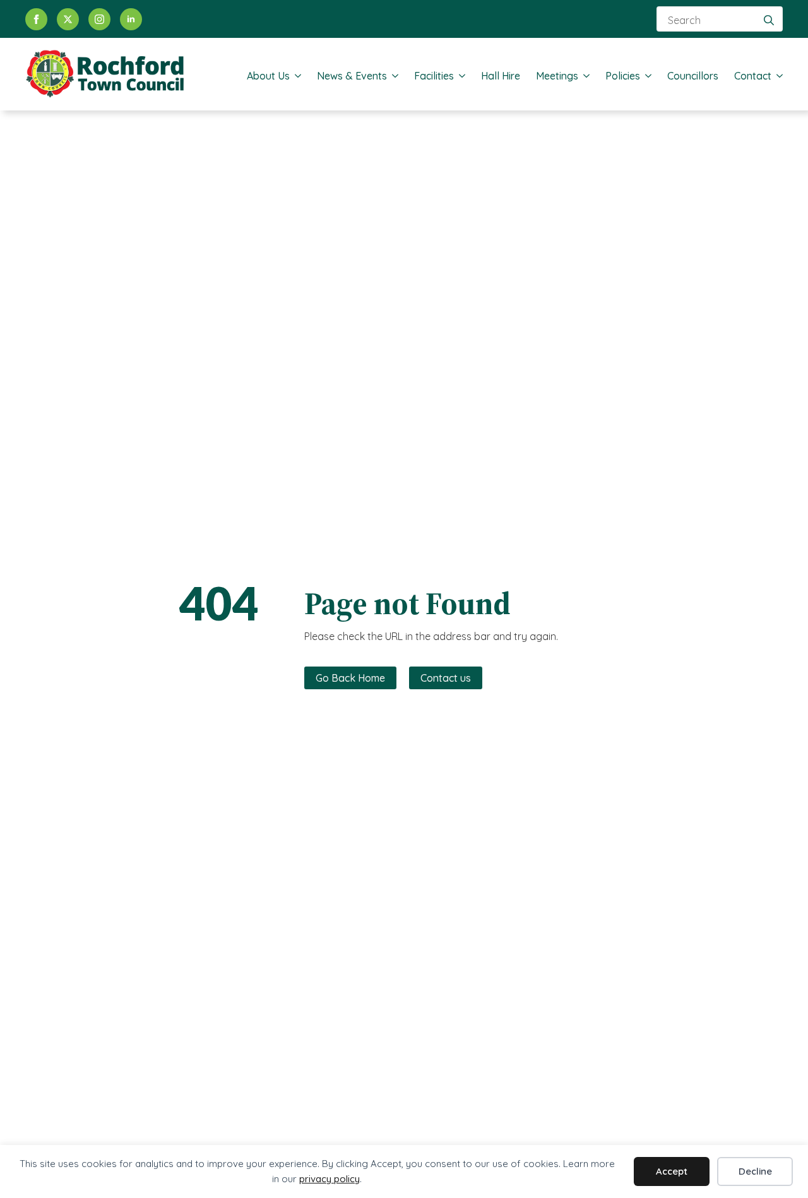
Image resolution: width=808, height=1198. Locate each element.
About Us (268, 75)
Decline (755, 1171)
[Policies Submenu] (645, 76)
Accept (671, 1171)
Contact (752, 75)
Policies (622, 75)
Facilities (434, 75)
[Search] (768, 20)
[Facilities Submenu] (459, 76)
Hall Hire (500, 75)
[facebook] (36, 19)
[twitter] (68, 19)
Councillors (692, 75)
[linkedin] (131, 19)
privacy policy (329, 1179)
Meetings (557, 75)
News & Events (352, 75)
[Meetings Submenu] (584, 76)
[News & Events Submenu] (392, 76)
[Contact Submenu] (777, 76)
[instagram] (99, 19)
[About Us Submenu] (295, 76)
